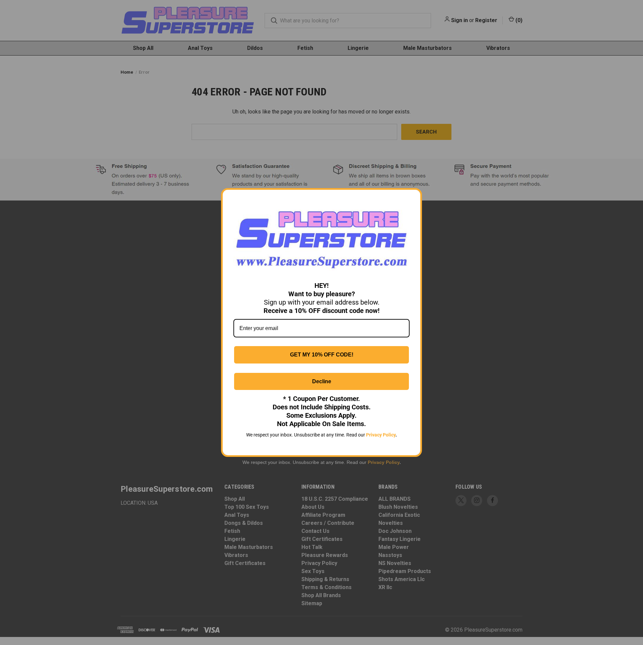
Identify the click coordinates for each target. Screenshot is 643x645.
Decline (321, 381)
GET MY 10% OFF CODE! (321, 354)
